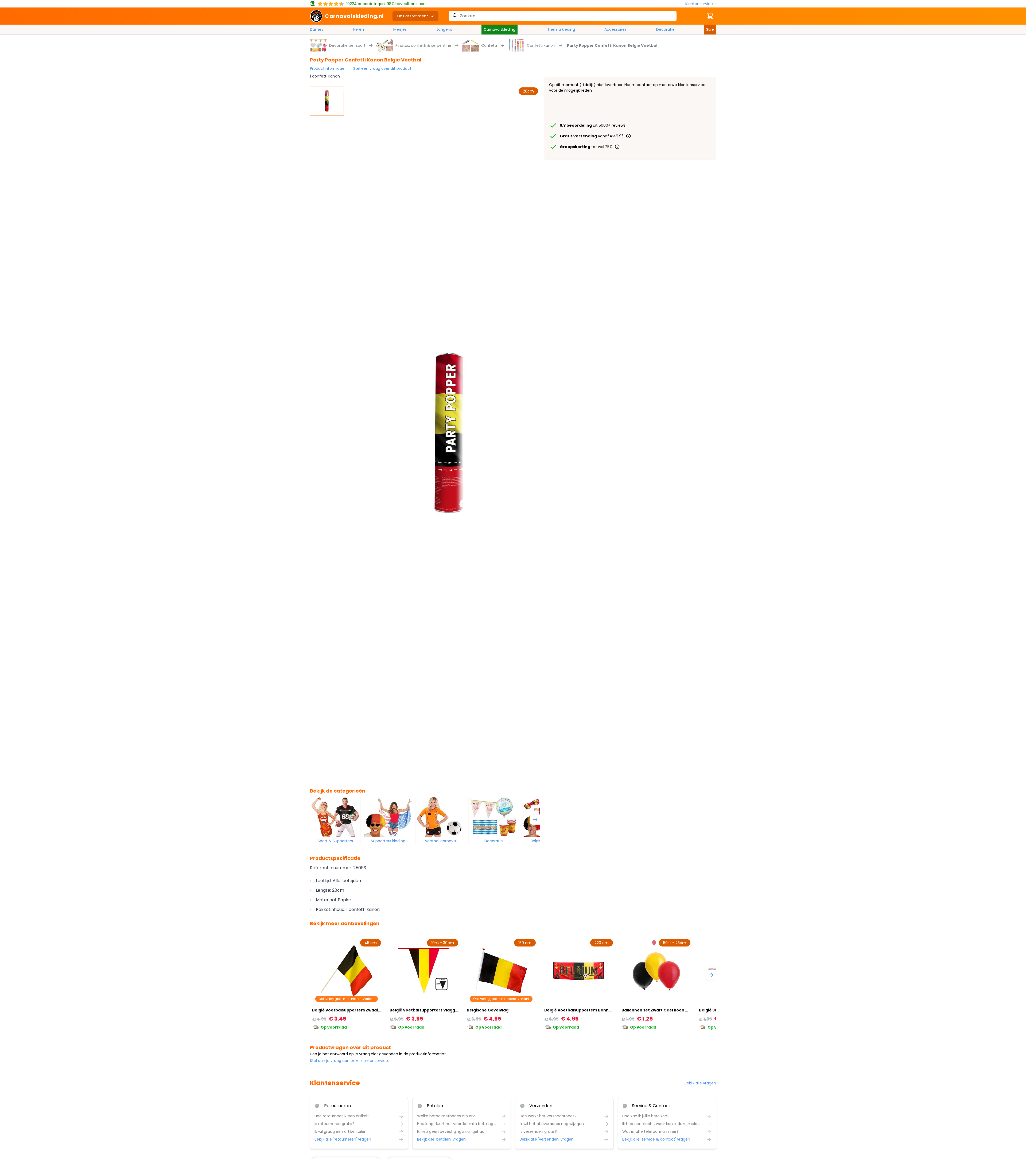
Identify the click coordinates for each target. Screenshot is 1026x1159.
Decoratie (665, 29)
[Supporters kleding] (388, 817)
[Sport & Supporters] (335, 817)
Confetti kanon (541, 45)
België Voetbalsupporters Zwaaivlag (349, 1010)
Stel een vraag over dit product (382, 68)
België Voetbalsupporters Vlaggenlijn (428, 1010)
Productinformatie (327, 68)
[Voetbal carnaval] (441, 817)
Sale (710, 29)
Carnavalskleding (499, 29)
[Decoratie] (494, 817)
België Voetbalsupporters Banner (578, 1010)
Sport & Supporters (335, 841)
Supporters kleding (388, 841)
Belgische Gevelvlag (487, 1010)
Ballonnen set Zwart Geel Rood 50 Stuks (661, 1010)
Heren (358, 29)
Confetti (489, 45)
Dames (316, 29)
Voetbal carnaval (441, 841)
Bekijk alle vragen (700, 1083)
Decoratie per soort (347, 45)
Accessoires (615, 29)
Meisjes (400, 29)
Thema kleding (561, 29)
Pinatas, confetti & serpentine (423, 45)
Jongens (444, 29)
